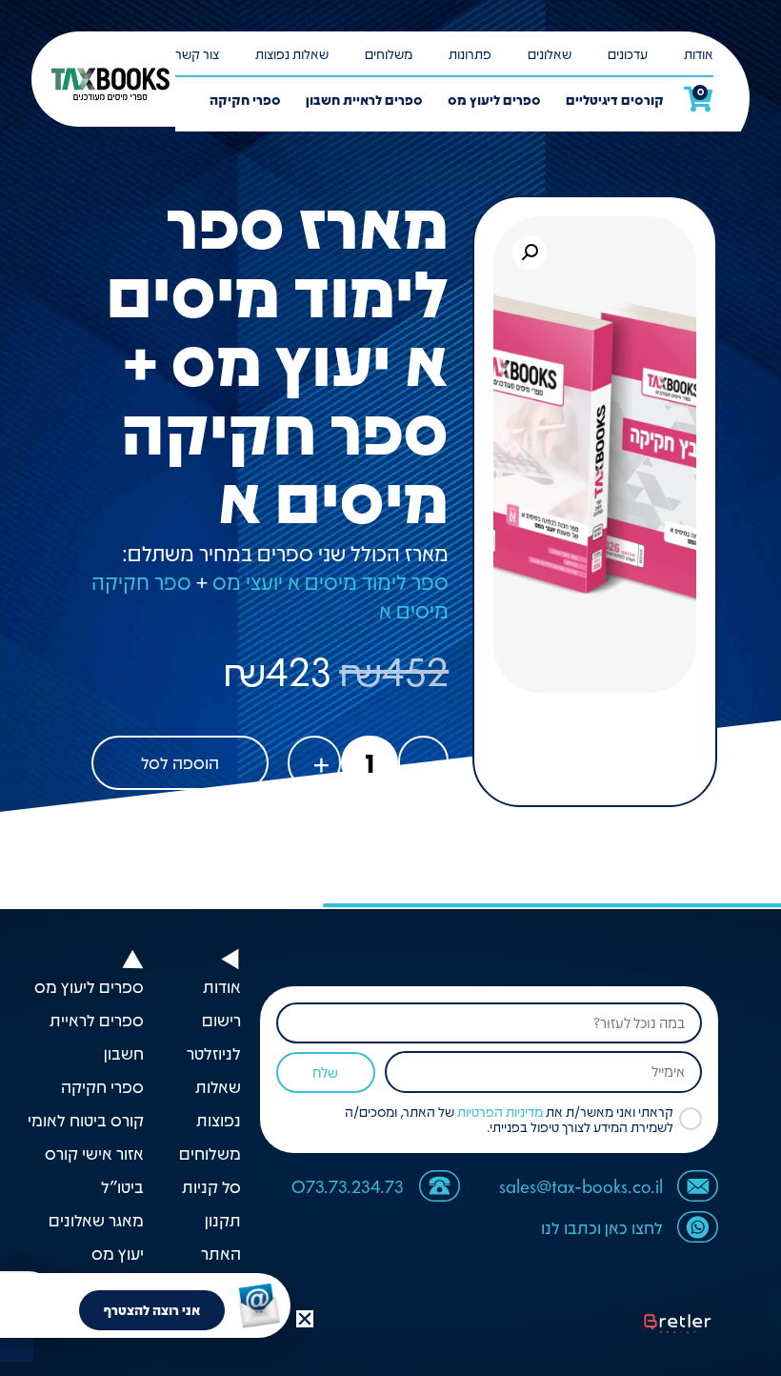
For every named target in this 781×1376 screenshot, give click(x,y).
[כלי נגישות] (16, 1345)
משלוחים (388, 53)
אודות (698, 53)
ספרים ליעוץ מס (494, 99)
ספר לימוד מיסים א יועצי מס (330, 581)
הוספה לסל (180, 762)
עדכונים (628, 53)
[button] (529, 252)
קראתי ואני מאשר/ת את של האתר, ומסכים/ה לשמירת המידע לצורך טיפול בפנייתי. (509, 1118)
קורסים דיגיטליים (615, 99)
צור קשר (197, 53)
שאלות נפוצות (292, 53)
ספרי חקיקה (245, 99)
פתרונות (470, 53)
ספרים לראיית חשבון (364, 99)
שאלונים (549, 53)
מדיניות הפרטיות (500, 1111)
